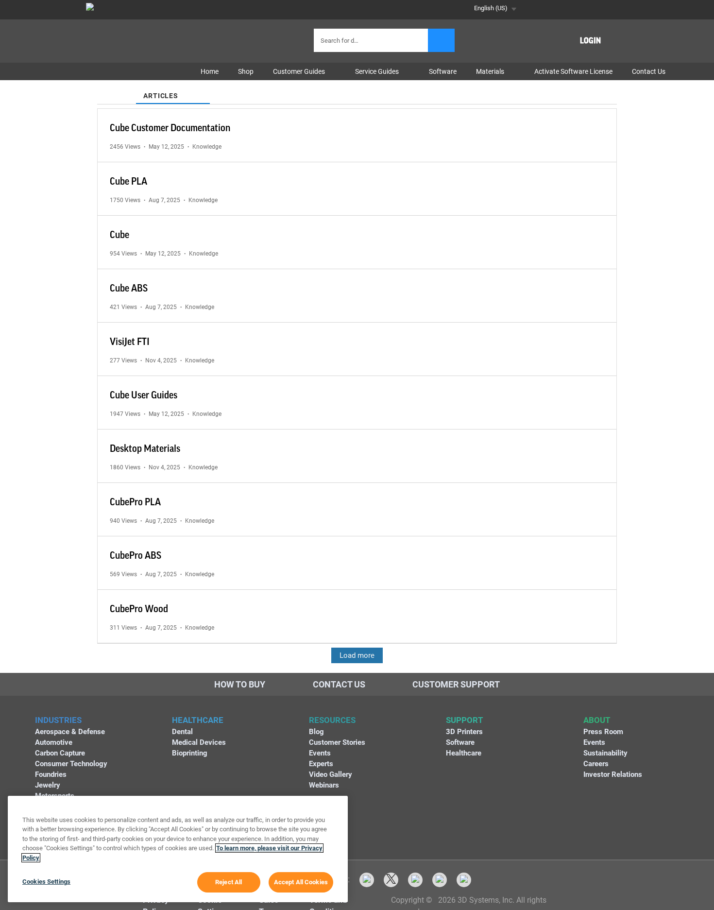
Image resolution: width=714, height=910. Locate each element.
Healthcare (463, 753)
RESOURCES (332, 720)
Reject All (228, 882)
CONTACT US (339, 684)
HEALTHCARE (197, 720)
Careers (596, 763)
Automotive (53, 742)
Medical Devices (199, 742)
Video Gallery (330, 774)
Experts (321, 763)
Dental (182, 731)
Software (460, 742)
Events (320, 753)
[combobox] (372, 40)
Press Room (603, 731)
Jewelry (47, 785)
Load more (357, 655)
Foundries (51, 774)
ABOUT (597, 720)
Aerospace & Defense (70, 731)
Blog (316, 731)
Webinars (324, 785)
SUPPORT (464, 720)
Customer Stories (337, 742)
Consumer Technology (71, 763)
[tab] (116, 90)
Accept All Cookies (301, 882)
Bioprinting (189, 753)
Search (441, 40)
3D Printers (464, 731)
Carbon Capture (60, 753)
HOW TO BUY (239, 684)
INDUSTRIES (58, 720)
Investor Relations (612, 774)
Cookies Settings (46, 881)
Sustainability (605, 753)
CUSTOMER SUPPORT (456, 684)
